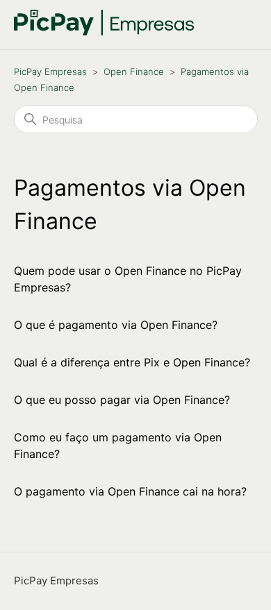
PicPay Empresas (50, 71)
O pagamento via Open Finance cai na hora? (130, 491)
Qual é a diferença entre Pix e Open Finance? (132, 362)
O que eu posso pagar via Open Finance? (122, 400)
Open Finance (134, 71)
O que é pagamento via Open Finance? (115, 325)
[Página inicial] (104, 31)
